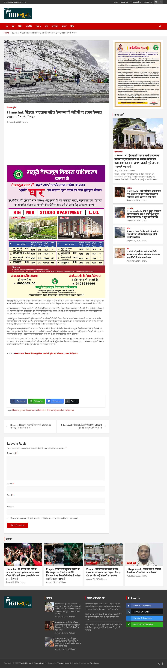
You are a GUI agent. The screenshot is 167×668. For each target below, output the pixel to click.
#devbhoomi (31, 410)
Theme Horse (63, 663)
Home (115, 2)
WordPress (94, 663)
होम (7, 26)
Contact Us (148, 2)
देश (13, 26)
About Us (124, 2)
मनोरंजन (55, 26)
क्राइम (64, 26)
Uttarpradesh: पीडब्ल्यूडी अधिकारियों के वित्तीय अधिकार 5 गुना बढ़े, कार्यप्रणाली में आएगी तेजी (81, 426)
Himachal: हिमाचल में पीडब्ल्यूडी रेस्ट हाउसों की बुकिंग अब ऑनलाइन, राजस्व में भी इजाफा (46, 353)
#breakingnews (18, 410)
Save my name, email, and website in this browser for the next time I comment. (44, 518)
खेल (46, 26)
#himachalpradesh (54, 410)
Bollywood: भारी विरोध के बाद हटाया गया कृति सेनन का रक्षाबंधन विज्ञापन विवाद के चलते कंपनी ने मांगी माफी (144, 193)
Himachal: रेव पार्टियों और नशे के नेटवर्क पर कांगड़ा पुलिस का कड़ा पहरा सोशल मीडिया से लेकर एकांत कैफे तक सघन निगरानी (22, 574)
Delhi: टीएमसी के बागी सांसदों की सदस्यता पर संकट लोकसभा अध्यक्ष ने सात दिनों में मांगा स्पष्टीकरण (143, 254)
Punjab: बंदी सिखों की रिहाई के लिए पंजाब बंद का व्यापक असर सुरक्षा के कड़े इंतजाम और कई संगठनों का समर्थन (103, 572)
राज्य (37, 26)
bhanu (25, 122)
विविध (49, 598)
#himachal (41, 410)
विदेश (20, 26)
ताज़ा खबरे (119, 114)
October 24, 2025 (14, 122)
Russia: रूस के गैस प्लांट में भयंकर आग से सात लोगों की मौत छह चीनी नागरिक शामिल (143, 234)
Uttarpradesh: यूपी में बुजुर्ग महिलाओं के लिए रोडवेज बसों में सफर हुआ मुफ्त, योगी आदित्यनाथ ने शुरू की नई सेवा (144, 214)
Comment (12, 453)
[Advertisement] (56, 143)
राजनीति (29, 26)
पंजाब (94, 563)
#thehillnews (68, 410)
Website (10, 506)
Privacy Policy (136, 2)
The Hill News (25, 663)
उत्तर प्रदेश (130, 208)
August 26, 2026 (121, 170)
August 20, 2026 (133, 576)
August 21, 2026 (93, 579)
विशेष (72, 26)
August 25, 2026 (12, 582)
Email (10, 495)
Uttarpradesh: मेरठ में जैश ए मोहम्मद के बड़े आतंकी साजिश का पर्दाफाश (144, 571)
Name (10, 484)
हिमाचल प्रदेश (11, 107)
